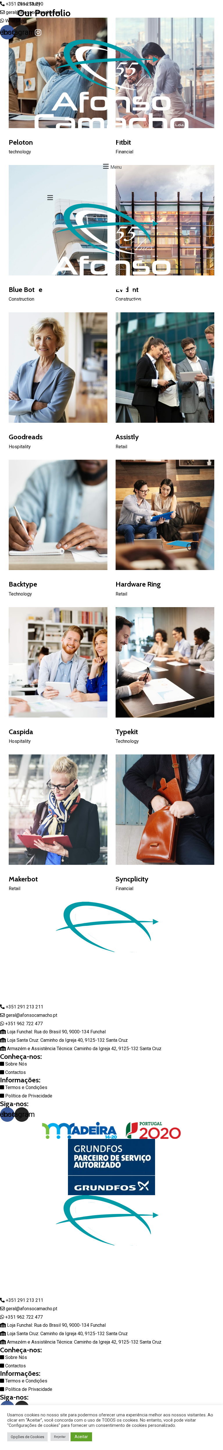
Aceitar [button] (81, 1436)
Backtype (23, 584)
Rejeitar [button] (60, 1437)
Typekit (127, 731)
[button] (111, 166)
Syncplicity (132, 879)
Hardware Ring (138, 584)
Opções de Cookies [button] (27, 1437)
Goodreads (26, 437)
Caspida (21, 731)
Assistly (127, 437)
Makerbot (23, 879)
